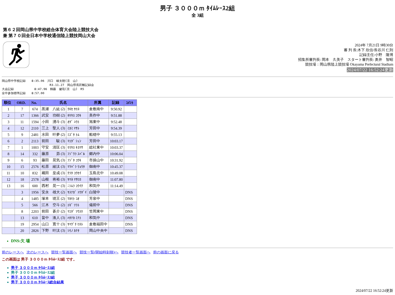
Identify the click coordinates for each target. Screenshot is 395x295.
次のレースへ (37, 252)
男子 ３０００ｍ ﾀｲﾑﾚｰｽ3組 (33, 277)
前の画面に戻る (166, 252)
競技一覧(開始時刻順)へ (99, 252)
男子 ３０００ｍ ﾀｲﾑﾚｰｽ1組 (33, 268)
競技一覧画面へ (64, 252)
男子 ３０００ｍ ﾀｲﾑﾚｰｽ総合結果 (37, 282)
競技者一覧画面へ (135, 252)
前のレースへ (13, 252)
